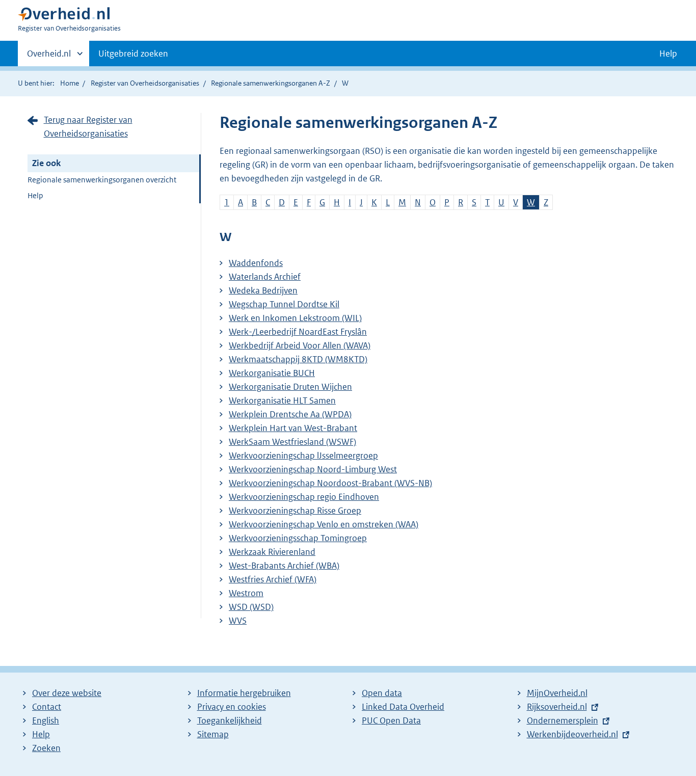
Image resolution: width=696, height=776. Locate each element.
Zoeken (46, 748)
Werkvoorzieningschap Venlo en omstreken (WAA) (323, 524)
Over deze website (66, 693)
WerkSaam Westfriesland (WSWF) (292, 441)
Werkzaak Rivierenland (272, 551)
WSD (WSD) (251, 606)
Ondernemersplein (562, 720)
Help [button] (668, 53)
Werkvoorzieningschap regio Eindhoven (304, 496)
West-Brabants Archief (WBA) (284, 565)
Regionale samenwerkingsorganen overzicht (102, 179)
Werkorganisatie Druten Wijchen (290, 386)
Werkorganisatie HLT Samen (282, 400)
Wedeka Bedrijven (263, 290)
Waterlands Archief (265, 276)
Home (69, 83)
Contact (46, 706)
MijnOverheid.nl (557, 693)
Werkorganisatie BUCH (272, 373)
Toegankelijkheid (229, 720)
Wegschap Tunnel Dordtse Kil (284, 304)
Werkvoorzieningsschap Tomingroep (298, 538)
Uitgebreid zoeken (133, 53)
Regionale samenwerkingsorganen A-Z (270, 83)
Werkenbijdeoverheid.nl (572, 734)
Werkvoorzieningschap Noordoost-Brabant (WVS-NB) (330, 483)
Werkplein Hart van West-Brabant (293, 428)
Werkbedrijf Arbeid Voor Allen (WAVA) (299, 345)
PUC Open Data (391, 720)
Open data (382, 693)
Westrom (246, 593)
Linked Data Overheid (403, 706)
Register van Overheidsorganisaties (145, 83)
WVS (238, 620)
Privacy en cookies (231, 706)
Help (35, 195)
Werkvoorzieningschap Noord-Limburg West (313, 469)
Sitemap (213, 734)
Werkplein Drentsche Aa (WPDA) (290, 414)
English (45, 720)
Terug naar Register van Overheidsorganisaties (88, 126)
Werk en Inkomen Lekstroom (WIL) (295, 318)
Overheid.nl (49, 57)
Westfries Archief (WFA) (272, 579)
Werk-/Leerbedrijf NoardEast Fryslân (298, 331)
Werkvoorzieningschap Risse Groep (295, 510)
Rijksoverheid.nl (557, 706)
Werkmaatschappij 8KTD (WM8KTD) (298, 359)
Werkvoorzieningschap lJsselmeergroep (303, 455)
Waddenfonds (256, 263)
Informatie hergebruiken (244, 693)
